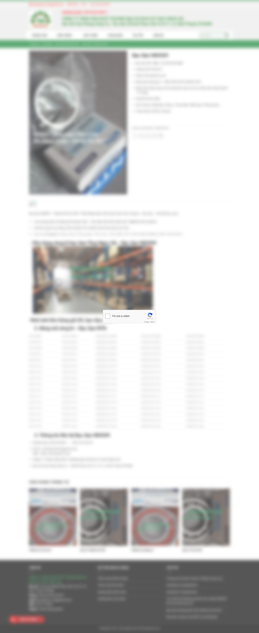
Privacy (146, 322)
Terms (152, 322)
